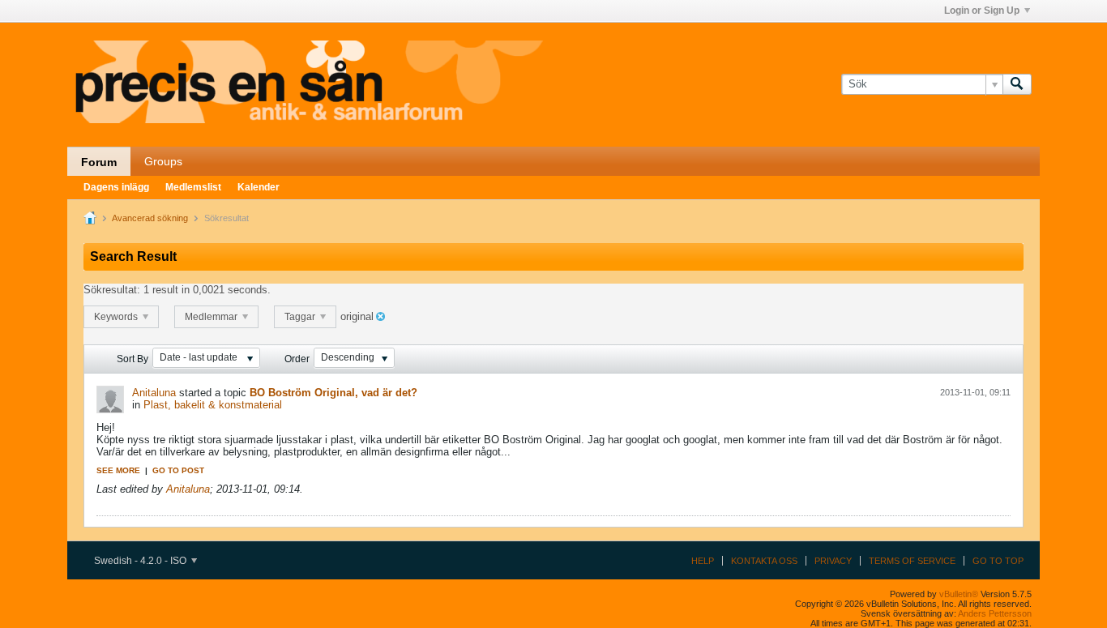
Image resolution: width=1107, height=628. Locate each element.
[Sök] (1017, 84)
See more (118, 470)
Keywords (117, 317)
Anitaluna (154, 393)
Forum (99, 162)
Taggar (301, 317)
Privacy (833, 561)
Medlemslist (193, 187)
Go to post (178, 470)
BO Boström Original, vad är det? (333, 393)
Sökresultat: (111, 290)
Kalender (258, 187)
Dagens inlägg (116, 187)
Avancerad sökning (150, 218)
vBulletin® (958, 594)
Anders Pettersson (995, 613)
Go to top (998, 561)
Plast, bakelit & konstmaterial (212, 405)
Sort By (132, 359)
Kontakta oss (764, 561)
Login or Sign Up (981, 10)
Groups (163, 161)
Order (297, 359)
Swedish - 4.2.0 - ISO (141, 560)
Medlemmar (212, 317)
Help (702, 561)
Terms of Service (912, 561)
